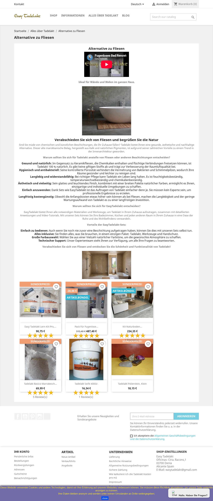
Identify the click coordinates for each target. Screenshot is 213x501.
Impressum (115, 482)
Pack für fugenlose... (86, 326)
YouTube (25, 416)
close (105, 498)
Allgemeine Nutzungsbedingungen (129, 465)
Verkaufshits (68, 461)
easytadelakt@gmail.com (181, 470)
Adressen (19, 469)
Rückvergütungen (24, 465)
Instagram (39, 416)
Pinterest (32, 416)
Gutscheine (20, 473)
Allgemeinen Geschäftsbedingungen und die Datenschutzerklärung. (163, 437)
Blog (126, 15)
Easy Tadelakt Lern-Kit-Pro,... (40, 326)
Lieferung (114, 456)
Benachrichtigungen (25, 478)
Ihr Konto (21, 452)
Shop (53, 15)
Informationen (73, 15)
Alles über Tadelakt (103, 15)
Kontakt (19, 4)
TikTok (47, 416)
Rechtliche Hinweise (120, 461)
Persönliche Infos (23, 456)
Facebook (17, 416)
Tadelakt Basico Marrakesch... (40, 383)
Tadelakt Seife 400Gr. (86, 383)
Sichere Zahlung (118, 469)
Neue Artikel (68, 456)
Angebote (67, 465)
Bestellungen (21, 460)
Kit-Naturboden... (132, 326)
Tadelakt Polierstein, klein (132, 383)
